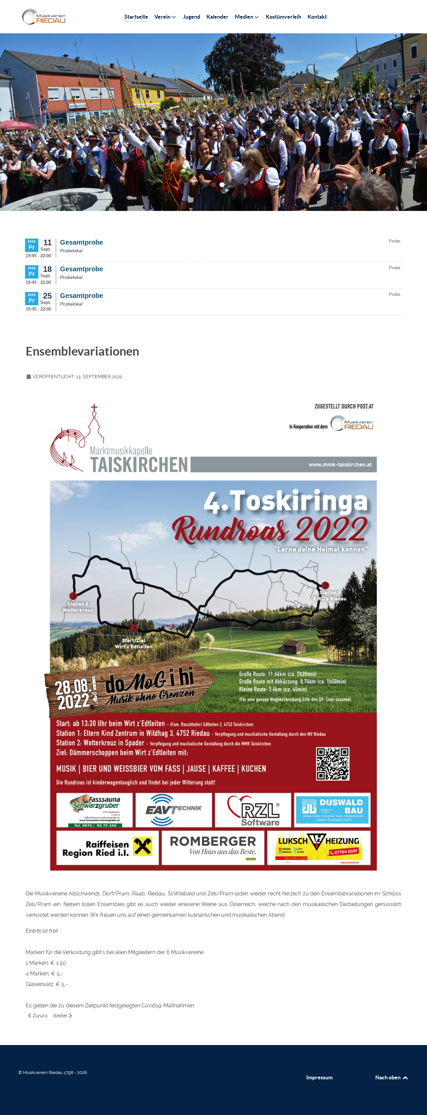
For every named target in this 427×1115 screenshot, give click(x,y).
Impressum (319, 1077)
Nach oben (388, 1077)
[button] (205, 184)
